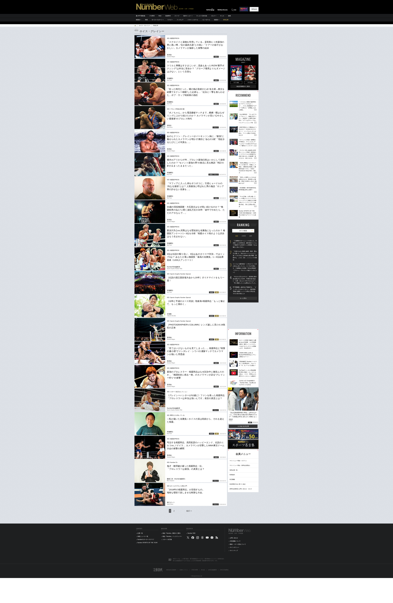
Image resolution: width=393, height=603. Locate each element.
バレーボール (206, 19)
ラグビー (170, 19)
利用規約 (232, 474)
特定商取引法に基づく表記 (238, 484)
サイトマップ (234, 550)
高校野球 (168, 16)
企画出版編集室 (212, 570)
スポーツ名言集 (167, 539)
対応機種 (232, 479)
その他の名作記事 (243, 426)
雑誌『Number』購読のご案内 (171, 533)
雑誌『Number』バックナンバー (172, 536)
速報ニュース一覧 (142, 536)
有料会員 (254, 9)
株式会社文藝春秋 (171, 570)
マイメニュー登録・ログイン (238, 460)
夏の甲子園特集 (140, 16)
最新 (236, 236)
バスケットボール (192, 19)
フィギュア (180, 19)
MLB (160, 16)
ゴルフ (213, 16)
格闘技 (138, 19)
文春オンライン (184, 570)
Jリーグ (177, 16)
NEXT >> (189, 510)
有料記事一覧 (234, 470)
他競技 (216, 19)
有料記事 (225, 19)
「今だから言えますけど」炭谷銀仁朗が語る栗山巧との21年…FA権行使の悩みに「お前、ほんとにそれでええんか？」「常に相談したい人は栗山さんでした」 (245, 280)
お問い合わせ (234, 538)
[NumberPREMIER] (243, 9)
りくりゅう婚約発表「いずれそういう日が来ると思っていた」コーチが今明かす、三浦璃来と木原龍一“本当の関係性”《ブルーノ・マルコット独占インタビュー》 (245, 268)
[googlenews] (212, 538)
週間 (250, 236)
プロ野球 (152, 16)
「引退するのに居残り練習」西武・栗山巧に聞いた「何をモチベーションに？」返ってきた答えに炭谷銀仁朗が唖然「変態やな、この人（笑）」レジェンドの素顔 (245, 256)
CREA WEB (194, 570)
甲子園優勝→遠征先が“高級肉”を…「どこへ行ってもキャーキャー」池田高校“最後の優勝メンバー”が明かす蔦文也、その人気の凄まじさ (244, 290)
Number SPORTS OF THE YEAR (147, 542)
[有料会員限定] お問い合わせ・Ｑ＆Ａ (241, 489)
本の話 (203, 570)
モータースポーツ (157, 19)
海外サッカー (187, 16)
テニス (222, 16)
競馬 (229, 16)
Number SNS (191, 533)
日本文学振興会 (224, 570)
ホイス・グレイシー (144, 25)
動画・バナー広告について (238, 544)
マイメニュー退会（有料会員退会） (240, 465)
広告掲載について (235, 541)
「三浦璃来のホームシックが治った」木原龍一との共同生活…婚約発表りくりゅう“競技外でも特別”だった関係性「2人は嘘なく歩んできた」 (245, 244)
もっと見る (243, 298)
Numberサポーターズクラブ (145, 539)
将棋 (146, 19)
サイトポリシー (234, 547)
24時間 (244, 236)
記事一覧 (140, 533)
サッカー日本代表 (201, 16)
